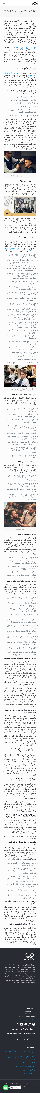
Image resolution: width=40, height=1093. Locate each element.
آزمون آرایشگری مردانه (29, 1074)
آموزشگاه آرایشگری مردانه (26, 47)
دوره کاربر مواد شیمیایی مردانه (27, 1070)
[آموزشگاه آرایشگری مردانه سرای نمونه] (34, 3)
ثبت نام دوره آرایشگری (29, 1020)
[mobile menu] (4, 3)
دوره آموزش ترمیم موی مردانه (27, 1063)
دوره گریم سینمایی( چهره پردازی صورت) (24, 1066)
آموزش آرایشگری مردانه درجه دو (20, 74)
